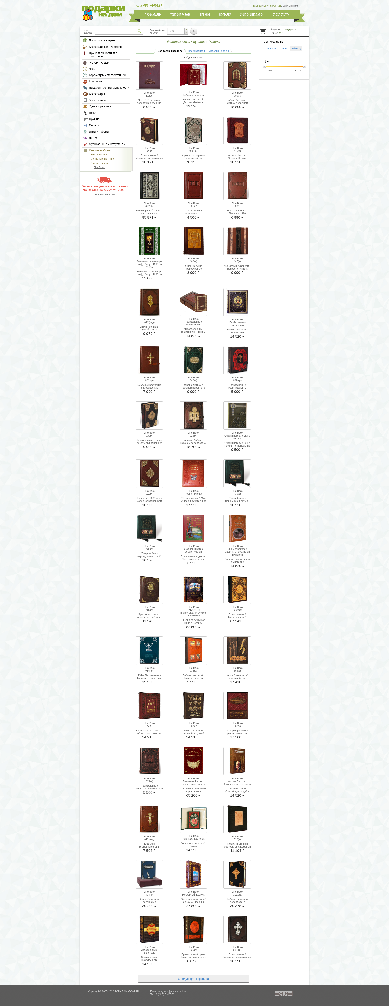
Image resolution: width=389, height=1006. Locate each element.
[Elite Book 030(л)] (149, 428)
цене (284, 48)
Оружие (94, 119)
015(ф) (149, 670)
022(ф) (149, 206)
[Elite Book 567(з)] (237, 718)
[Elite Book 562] (149, 718)
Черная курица (193, 493)
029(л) (149, 151)
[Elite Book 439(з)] (237, 486)
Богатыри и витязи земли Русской (193, 550)
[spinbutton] (177, 31)
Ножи (92, 113)
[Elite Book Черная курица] (193, 486)
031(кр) (237, 950)
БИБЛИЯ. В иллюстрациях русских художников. (193, 613)
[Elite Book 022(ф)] (149, 198)
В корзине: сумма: (283, 31)
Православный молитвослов (193, 323)
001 (237, 206)
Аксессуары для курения (105, 47)
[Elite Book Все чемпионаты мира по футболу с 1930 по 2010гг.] (149, 253)
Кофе (149, 95)
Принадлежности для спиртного (103, 55)
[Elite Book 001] (237, 198)
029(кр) (237, 380)
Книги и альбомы (100, 150)
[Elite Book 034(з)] (193, 663)
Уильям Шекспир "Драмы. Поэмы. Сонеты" (237, 158)
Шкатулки (95, 81)
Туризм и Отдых (99, 62)
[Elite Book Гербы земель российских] (237, 314)
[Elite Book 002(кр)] (149, 372)
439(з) (237, 493)
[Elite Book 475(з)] (237, 143)
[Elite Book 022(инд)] (149, 314)
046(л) (193, 380)
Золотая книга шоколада (149, 951)
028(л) (193, 435)
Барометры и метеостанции (107, 75)
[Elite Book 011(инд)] (149, 831)
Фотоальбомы (99, 154)
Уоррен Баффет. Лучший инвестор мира (237, 783)
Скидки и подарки (251, 15)
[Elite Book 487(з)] (149, 602)
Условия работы (180, 15)
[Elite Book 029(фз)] (237, 602)
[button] (186, 29)
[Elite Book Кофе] (149, 88)
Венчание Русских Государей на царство (193, 783)
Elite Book (99, 167)
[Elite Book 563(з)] (237, 663)
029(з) (149, 781)
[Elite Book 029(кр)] (237, 372)
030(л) (149, 435)
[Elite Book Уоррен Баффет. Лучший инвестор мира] (237, 773)
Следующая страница (193, 979)
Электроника (97, 100)
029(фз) (237, 610)
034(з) (193, 670)
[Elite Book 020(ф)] (193, 143)
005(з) (193, 206)
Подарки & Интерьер (103, 40)
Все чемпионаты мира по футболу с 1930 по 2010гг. (149, 264)
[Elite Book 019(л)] (149, 486)
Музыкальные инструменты (107, 144)
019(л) (149, 493)
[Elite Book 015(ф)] (149, 663)
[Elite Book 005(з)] (193, 198)
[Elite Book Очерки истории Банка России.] (237, 428)
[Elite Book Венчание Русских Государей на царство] (193, 773)
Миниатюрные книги (102, 158)
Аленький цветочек (193, 838)
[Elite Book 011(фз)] (237, 887)
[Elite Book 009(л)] (237, 88)
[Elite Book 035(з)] (193, 942)
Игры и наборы (99, 131)
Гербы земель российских (237, 324)
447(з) (237, 261)
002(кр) (149, 380)
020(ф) (193, 151)
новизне (271, 48)
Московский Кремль (193, 894)
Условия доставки (105, 194)
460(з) (193, 261)
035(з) (193, 950)
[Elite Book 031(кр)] (237, 942)
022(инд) (149, 322)
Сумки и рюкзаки (100, 106)
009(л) (237, 95)
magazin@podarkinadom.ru (173, 991)
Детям (93, 138)
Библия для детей (193, 95)
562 (149, 726)
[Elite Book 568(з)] (193, 718)
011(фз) (237, 894)
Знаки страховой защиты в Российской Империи (237, 552)
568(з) (193, 726)
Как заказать (280, 15)
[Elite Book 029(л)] (149, 143)
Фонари (94, 125)
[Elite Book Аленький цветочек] (193, 829)
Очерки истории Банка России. (237, 437)
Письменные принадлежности (109, 87)
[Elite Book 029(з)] (149, 773)
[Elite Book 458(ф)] (149, 887)
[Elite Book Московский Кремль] (193, 887)
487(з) (149, 610)
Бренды (205, 15)
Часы (92, 69)
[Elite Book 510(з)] (237, 831)
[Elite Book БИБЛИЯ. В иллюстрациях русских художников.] (193, 602)
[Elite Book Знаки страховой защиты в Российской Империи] (237, 541)
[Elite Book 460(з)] (193, 253)
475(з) (237, 151)
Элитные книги (99, 163)
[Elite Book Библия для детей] (193, 85)
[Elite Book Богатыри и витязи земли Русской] (193, 541)
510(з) (237, 839)
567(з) (237, 726)
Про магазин (153, 15)
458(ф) (149, 894)
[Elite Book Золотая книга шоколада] (149, 942)
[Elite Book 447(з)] (237, 253)
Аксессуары (97, 94)
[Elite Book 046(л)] (193, 372)
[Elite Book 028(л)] (193, 428)
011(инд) (149, 839)
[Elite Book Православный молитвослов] (193, 311)
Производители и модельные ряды (208, 51)
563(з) (237, 670)
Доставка (225, 15)
